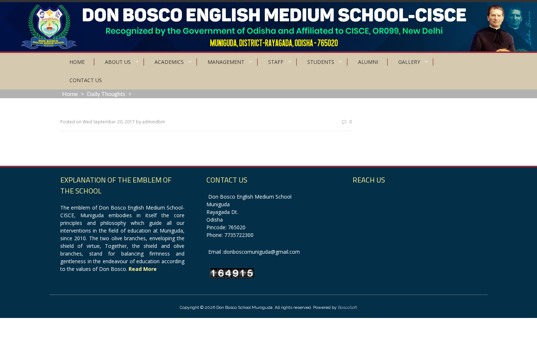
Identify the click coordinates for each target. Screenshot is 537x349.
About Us (118, 61)
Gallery (409, 61)
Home (77, 61)
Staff (275, 61)
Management (225, 61)
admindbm (153, 122)
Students (320, 61)
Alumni (368, 61)
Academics (169, 61)
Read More (143, 268)
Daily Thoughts (106, 93)
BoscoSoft (347, 307)
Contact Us (85, 80)
